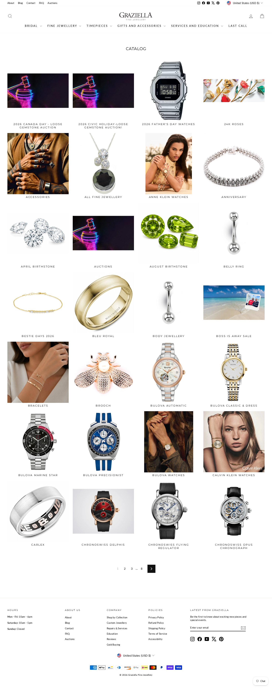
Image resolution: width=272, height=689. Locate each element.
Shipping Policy (156, 628)
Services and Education (195, 25)
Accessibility (155, 639)
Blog (20, 2)
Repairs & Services (117, 628)
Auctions (52, 2)
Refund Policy (156, 622)
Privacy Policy (156, 617)
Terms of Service (157, 633)
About (10, 2)
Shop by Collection (117, 617)
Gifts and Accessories (140, 25)
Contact (30, 2)
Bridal (32, 25)
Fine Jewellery (62, 25)
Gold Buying (113, 644)
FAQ (41, 2)
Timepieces (98, 25)
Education (112, 633)
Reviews (111, 639)
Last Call (238, 25)
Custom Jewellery (117, 622)
